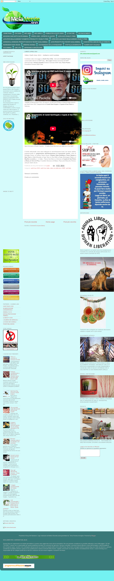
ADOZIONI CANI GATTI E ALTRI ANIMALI (15, 36)
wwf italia (68, 168)
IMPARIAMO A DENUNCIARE (33, 47)
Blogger (93, 535)
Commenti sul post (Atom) (37, 225)
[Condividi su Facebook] (62, 166)
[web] (29, 558)
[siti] (11, 262)
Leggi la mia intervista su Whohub (89, 446)
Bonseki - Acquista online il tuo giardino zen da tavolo (15, 441)
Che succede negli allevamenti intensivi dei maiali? (15, 409)
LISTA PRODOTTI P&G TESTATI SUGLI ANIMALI (65, 42)
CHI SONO (18, 33)
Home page (50, 222)
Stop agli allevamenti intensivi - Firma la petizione (14, 472)
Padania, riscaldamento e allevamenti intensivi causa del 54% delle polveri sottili (14, 375)
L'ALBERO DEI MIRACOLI (10, 320)
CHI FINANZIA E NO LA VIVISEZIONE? (50, 45)
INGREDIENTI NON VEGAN (11, 45)
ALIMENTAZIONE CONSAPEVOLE (8, 309)
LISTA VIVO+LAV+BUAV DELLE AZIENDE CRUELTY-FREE (69, 39)
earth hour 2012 (35, 168)
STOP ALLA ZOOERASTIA (73, 45)
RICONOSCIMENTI (84, 33)
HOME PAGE (7, 33)
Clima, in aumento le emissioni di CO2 (15, 358)
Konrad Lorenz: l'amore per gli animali (14, 457)
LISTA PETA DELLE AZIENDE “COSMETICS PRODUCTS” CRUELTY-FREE (25, 39)
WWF (63, 168)
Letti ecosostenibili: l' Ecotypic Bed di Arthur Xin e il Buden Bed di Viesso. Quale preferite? (11, 504)
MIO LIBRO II (38, 33)
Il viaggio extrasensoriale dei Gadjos (14, 486)
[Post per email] (53, 165)
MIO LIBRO (27, 33)
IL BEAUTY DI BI (7, 317)
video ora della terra (55, 168)
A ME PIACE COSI (8, 306)
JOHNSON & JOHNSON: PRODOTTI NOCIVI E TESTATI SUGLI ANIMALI (25, 42)
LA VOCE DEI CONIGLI (9, 322)
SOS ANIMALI (7, 47)
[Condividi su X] (60, 166)
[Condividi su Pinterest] (63, 166)
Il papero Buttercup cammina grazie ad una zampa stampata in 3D (14, 425)
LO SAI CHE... (71, 33)
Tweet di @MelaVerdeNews (88, 135)
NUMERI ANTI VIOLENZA (92, 45)
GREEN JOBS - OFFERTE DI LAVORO (43, 36)
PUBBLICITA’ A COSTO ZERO (55, 33)
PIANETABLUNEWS (8, 324)
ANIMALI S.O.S (7, 312)
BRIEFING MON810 (29, 45)
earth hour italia (45, 168)
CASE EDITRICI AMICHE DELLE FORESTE (96, 42)
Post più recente (30, 222)
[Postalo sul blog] (58, 166)
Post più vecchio (70, 222)
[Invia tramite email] (57, 166)
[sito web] (11, 283)
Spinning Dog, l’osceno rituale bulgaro (14, 392)
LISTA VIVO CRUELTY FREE (67, 36)
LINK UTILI (18, 47)
